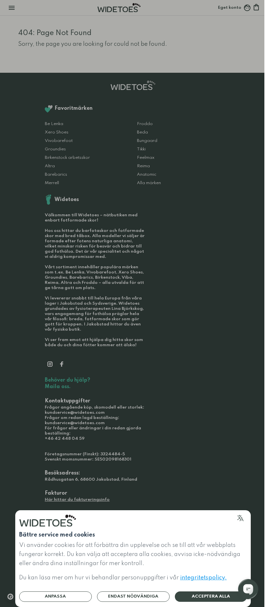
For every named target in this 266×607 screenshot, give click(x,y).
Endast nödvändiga (133, 596)
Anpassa (55, 596)
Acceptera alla (211, 596)
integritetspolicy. (203, 578)
